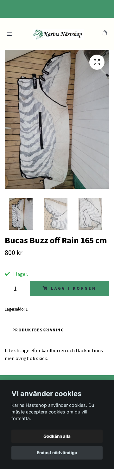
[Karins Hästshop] (58, 34)
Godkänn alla (57, 436)
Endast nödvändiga (57, 452)
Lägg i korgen (73, 288)
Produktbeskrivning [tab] (38, 329)
